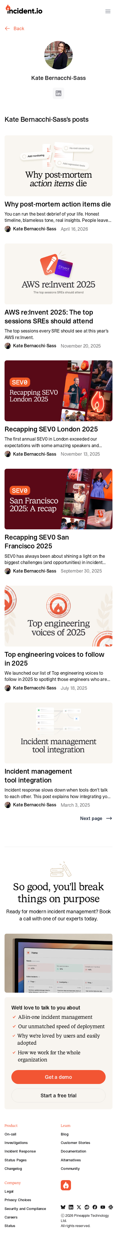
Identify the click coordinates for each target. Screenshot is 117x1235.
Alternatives (71, 1159)
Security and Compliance (25, 1208)
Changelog (13, 1168)
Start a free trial (58, 1095)
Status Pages (15, 1159)
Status (10, 1225)
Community (70, 1168)
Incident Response (20, 1151)
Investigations (16, 1142)
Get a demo (58, 1077)
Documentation (73, 1151)
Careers (11, 1217)
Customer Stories (75, 1142)
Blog (64, 1134)
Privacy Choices (18, 1199)
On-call (10, 1134)
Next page (91, 818)
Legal (9, 1191)
